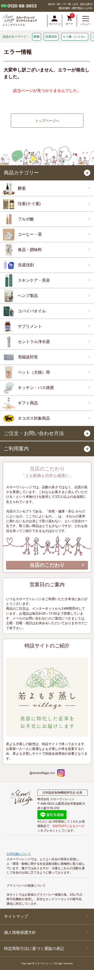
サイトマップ (16, 916)
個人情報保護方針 (20, 932)
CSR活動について (19, 854)
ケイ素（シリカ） (75, 36)
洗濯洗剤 (51, 36)
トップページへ (47, 120)
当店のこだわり (47, 565)
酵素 (37, 36)
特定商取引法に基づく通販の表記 (34, 948)
